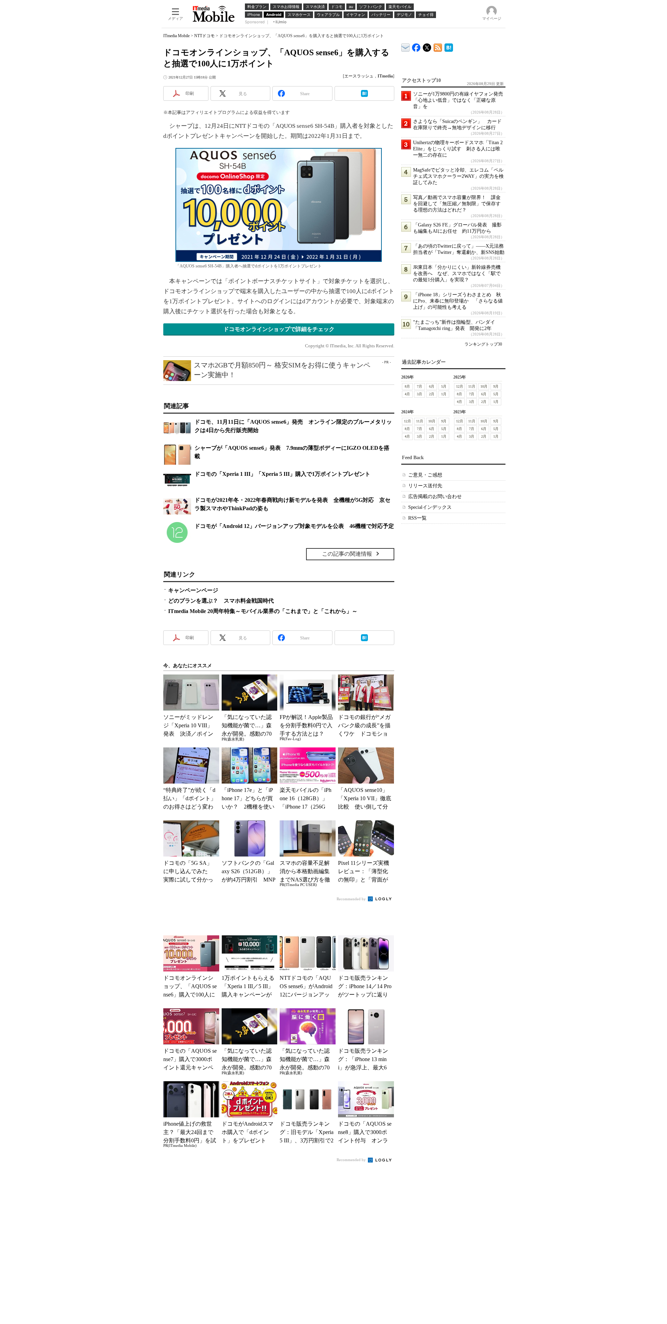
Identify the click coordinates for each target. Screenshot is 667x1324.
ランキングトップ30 (483, 344)
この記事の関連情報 (347, 554)
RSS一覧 (417, 518)
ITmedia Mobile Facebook (416, 46)
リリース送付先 (425, 485)
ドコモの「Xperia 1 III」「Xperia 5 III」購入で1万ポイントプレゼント (282, 474)
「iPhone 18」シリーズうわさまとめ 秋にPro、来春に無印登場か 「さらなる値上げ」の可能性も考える (458, 301)
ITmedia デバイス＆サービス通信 (405, 46)
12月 (459, 386)
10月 (483, 386)
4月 (407, 394)
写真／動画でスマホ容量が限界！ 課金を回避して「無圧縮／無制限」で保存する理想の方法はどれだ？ (457, 204)
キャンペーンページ (193, 590)
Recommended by (352, 899)
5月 (443, 386)
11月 (471, 386)
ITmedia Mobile (176, 35)
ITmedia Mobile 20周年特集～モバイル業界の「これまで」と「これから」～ (262, 611)
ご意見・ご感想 (425, 475)
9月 (496, 386)
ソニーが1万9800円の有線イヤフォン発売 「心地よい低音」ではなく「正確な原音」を (460, 100)
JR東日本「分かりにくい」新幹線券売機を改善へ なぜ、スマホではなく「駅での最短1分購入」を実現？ (457, 273)
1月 (443, 394)
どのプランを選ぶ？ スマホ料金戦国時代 (221, 601)
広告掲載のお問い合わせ (435, 496)
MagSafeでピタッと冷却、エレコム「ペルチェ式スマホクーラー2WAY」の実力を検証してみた (458, 176)
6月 (431, 386)
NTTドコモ (204, 35)
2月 (431, 394)
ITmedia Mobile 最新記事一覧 (438, 46)
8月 (407, 386)
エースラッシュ (358, 76)
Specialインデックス (430, 507)
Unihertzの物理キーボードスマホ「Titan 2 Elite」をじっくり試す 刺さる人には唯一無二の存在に (458, 149)
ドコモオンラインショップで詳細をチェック (279, 329)
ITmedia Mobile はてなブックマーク (448, 46)
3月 (419, 394)
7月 (419, 386)
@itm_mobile (427, 46)
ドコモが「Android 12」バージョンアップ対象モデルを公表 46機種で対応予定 (294, 526)
